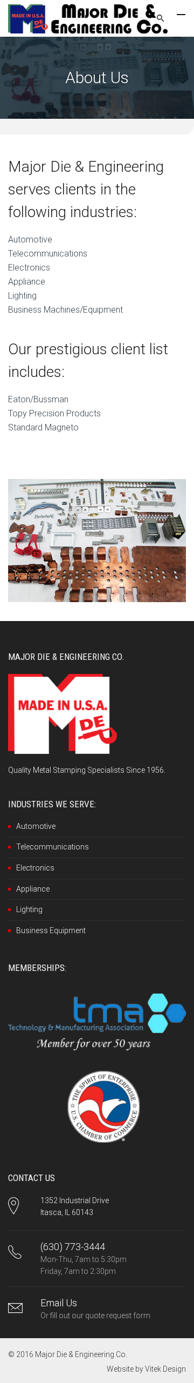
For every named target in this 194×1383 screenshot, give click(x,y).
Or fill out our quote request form (95, 1315)
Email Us (58, 1302)
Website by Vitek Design (146, 1369)
